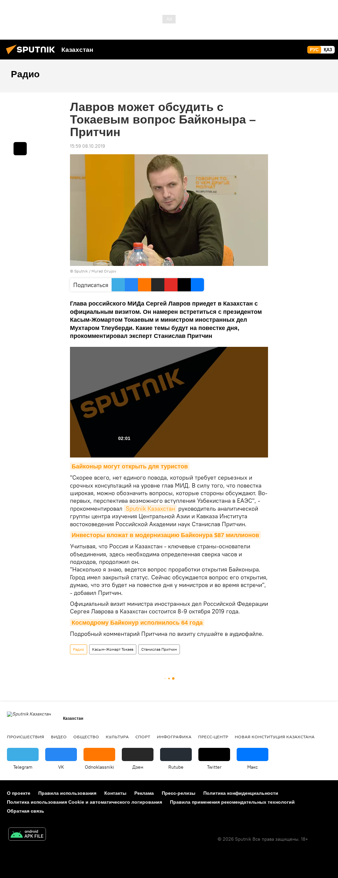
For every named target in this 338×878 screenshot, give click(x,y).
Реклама (144, 793)
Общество (86, 737)
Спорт (142, 737)
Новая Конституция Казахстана (275, 737)
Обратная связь (25, 811)
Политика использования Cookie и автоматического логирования (84, 802)
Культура (117, 737)
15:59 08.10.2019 (87, 146)
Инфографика (174, 737)
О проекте (18, 793)
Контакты (115, 793)
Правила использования (67, 793)
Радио (78, 649)
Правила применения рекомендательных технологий (232, 802)
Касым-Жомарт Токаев (112, 649)
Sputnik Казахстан (150, 508)
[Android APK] (27, 834)
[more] (20, 148)
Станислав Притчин (159, 649)
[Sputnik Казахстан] (32, 55)
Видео (59, 737)
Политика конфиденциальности (240, 793)
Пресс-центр (213, 737)
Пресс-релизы (178, 793)
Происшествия (25, 737)
